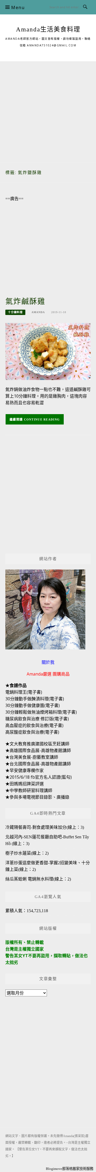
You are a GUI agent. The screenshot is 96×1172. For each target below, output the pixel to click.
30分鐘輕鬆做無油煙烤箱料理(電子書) (41, 712)
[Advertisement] (48, 109)
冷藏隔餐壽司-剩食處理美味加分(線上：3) (44, 827)
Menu (18, 7)
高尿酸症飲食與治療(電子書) (32, 732)
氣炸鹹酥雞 (25, 301)
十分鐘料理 (15, 312)
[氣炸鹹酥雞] (48, 351)
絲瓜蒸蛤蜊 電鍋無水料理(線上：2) (38, 879)
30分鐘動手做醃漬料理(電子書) (34, 699)
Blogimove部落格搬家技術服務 (69, 1169)
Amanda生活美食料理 (48, 29)
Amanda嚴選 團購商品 (48, 674)
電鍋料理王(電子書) (23, 692)
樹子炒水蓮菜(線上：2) (27, 853)
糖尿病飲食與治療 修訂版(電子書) (37, 719)
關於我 (48, 662)
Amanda (38, 312)
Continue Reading (42, 419)
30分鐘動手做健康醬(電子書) (32, 705)
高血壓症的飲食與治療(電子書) (34, 725)
